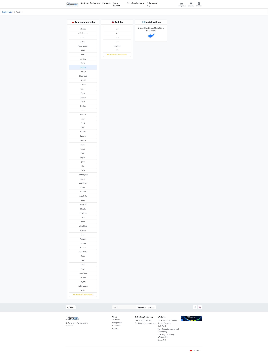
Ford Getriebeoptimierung (145, 323)
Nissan (83, 230)
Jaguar (83, 157)
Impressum (69, 326)
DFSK (83, 102)
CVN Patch (162, 326)
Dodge (83, 106)
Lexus (83, 187)
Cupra (83, 89)
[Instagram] (200, 307)
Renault (83, 247)
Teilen (71, 307)
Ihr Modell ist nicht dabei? (83, 294)
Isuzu (83, 149)
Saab (83, 256)
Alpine (83, 42)
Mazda (83, 209)
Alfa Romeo (83, 33)
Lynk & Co (83, 196)
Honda (83, 132)
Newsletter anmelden (146, 307)
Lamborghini (83, 174)
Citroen (83, 84)
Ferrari (83, 114)
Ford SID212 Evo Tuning (167, 320)
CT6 (117, 37)
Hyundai (83, 140)
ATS (117, 29)
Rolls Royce (83, 252)
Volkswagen (83, 286)
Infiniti (83, 144)
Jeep (83, 162)
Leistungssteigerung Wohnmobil (166, 335)
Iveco (83, 153)
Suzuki (83, 277)
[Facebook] (195, 307)
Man (83, 200)
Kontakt (115, 328)
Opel (83, 234)
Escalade (117, 46)
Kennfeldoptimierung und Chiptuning (168, 330)
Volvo (83, 290)
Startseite (85, 3)
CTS (117, 42)
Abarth (83, 29)
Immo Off (162, 340)
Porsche (83, 243)
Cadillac (83, 67)
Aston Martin (83, 46)
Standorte (106, 3)
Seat (83, 260)
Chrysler (83, 80)
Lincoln (83, 192)
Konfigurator (95, 3)
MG (83, 217)
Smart (83, 269)
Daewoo (83, 97)
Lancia (83, 179)
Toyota (83, 282)
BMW (83, 63)
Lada (83, 170)
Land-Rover (83, 183)
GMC (83, 127)
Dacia (83, 93)
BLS (117, 33)
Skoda (83, 264)
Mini (83, 222)
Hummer (83, 136)
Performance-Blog (152, 4)
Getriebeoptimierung (135, 3)
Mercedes (83, 213)
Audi (83, 50)
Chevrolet (83, 76)
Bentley (83, 59)
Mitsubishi (83, 226)
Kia (83, 166)
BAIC (83, 54)
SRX (117, 50)
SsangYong (83, 273)
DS (83, 110)
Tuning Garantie (116, 4)
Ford (83, 123)
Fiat (83, 119)
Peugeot (83, 239)
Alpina (83, 37)
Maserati (82, 204)
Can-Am (83, 72)
